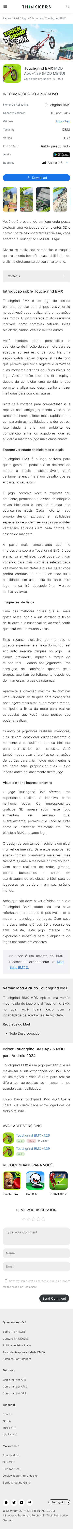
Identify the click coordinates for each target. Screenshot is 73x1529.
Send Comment (54, 1298)
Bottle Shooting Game (17, 1482)
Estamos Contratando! (17, 1358)
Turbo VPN (9, 1427)
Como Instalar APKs (15, 1386)
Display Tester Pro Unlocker (20, 1475)
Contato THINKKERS (15, 1338)
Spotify (7, 1414)
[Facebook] (6, 1502)
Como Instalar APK (14, 1379)
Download (36, 177)
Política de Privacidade (17, 1345)
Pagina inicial (11, 18)
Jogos (25, 18)
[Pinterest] (29, 1502)
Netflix (7, 1421)
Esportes (37, 18)
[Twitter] (14, 1502)
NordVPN (9, 1462)
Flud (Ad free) (12, 1469)
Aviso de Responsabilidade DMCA (24, 1352)
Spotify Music (11, 1455)
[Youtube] (21, 1502)
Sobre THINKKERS (14, 1331)
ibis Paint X (10, 1434)
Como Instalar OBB (14, 1393)
